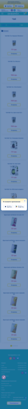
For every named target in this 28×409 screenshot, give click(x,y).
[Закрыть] (25, 201)
